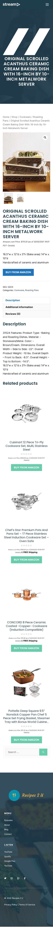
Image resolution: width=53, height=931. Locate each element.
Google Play (9, 861)
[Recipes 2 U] (11, 4)
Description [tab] (13, 300)
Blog (6, 829)
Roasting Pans (32, 290)
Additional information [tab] (19, 307)
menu (7, 813)
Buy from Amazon (18, 272)
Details (11, 245)
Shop (14, 117)
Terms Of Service (27, 904)
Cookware (25, 117)
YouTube (8, 852)
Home (6, 117)
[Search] (43, 752)
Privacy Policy (10, 904)
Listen (8, 844)
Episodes (8, 820)
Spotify (7, 856)
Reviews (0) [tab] (13, 313)
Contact (8, 834)
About (7, 825)
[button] (45, 137)
